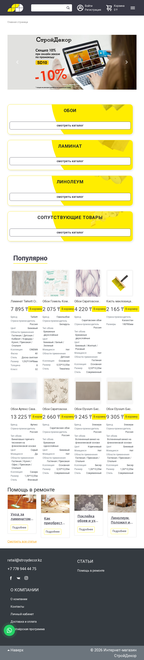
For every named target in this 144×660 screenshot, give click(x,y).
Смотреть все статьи (22, 540)
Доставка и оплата (23, 620)
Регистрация (93, 9)
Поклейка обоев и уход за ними (88, 517)
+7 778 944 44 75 (22, 567)
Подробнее (19, 526)
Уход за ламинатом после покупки (21, 515)
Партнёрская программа (27, 628)
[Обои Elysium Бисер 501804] (87, 389)
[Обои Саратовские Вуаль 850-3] (87, 282)
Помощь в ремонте (90, 569)
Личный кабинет (22, 613)
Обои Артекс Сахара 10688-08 (31, 408)
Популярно (30, 257)
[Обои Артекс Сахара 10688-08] (24, 389)
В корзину (36, 307)
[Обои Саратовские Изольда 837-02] (56, 389)
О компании (18, 598)
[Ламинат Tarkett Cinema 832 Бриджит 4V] (24, 282)
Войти (88, 5)
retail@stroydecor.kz (25, 559)
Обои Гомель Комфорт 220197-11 (66, 300)
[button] (17, 62)
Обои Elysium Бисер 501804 (93, 408)
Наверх (16, 649)
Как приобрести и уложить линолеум (54, 519)
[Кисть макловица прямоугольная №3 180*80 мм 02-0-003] (119, 282)
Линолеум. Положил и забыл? (120, 518)
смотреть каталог (70, 124)
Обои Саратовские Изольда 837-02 (67, 408)
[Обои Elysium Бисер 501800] (119, 389)
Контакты (17, 605)
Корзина (119, 5)
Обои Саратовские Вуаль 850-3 (96, 300)
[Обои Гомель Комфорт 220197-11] (56, 282)
